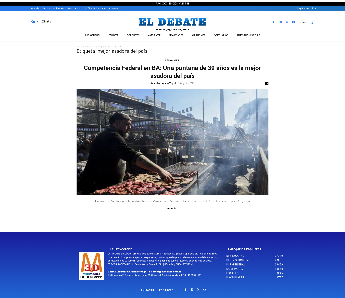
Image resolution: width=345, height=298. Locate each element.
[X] (287, 22)
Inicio (79, 46)
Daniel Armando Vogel (163, 83)
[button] (307, 22)
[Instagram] (280, 22)
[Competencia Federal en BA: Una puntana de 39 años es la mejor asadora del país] (172, 142)
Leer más (170, 208)
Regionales (172, 60)
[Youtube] (293, 22)
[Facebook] (273, 22)
